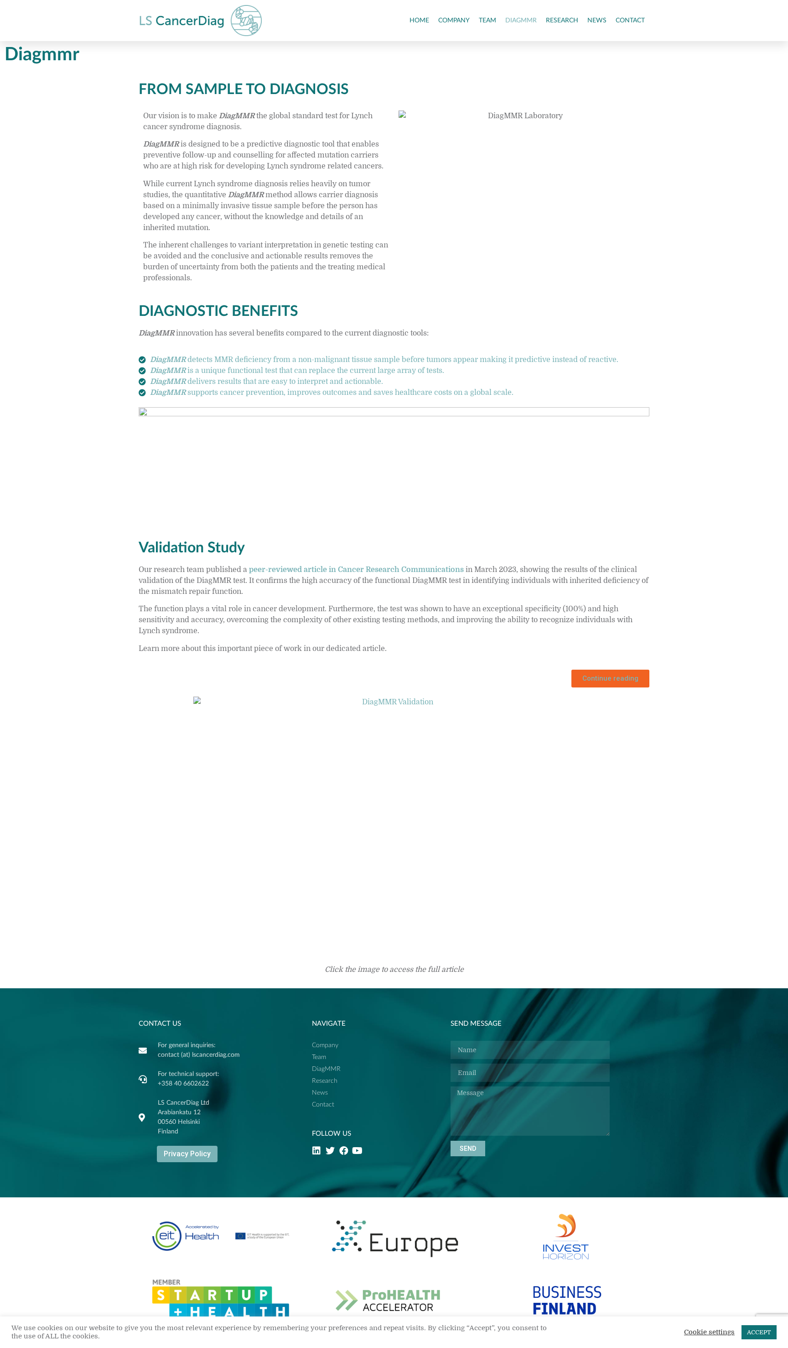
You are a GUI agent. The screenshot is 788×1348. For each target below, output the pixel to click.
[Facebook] (343, 1150)
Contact (630, 20)
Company (454, 20)
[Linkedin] (316, 1150)
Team (487, 20)
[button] (610, 678)
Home (419, 20)
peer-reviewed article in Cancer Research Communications (356, 570)
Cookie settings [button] (709, 1332)
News (597, 20)
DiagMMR (521, 20)
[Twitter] (330, 1150)
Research (562, 20)
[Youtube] (357, 1150)
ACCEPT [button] (759, 1332)
